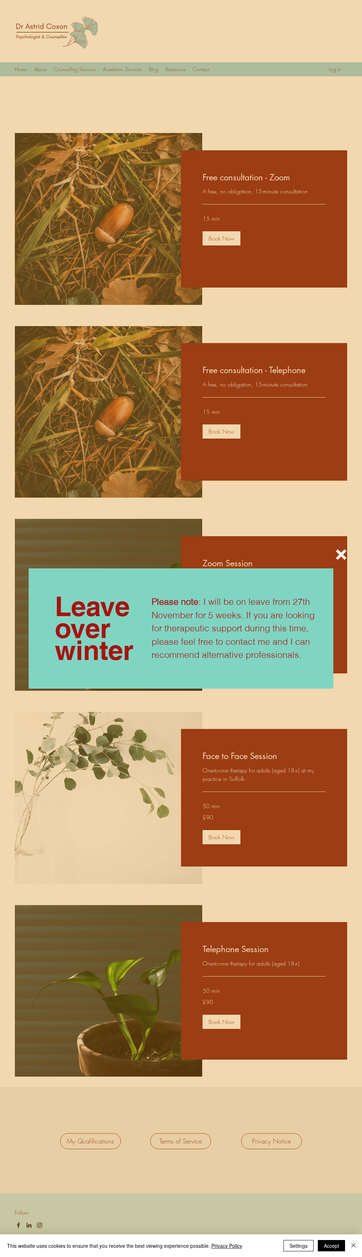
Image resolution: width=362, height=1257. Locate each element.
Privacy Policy (226, 1245)
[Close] (353, 1245)
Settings (299, 1245)
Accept (331, 1245)
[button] (341, 554)
